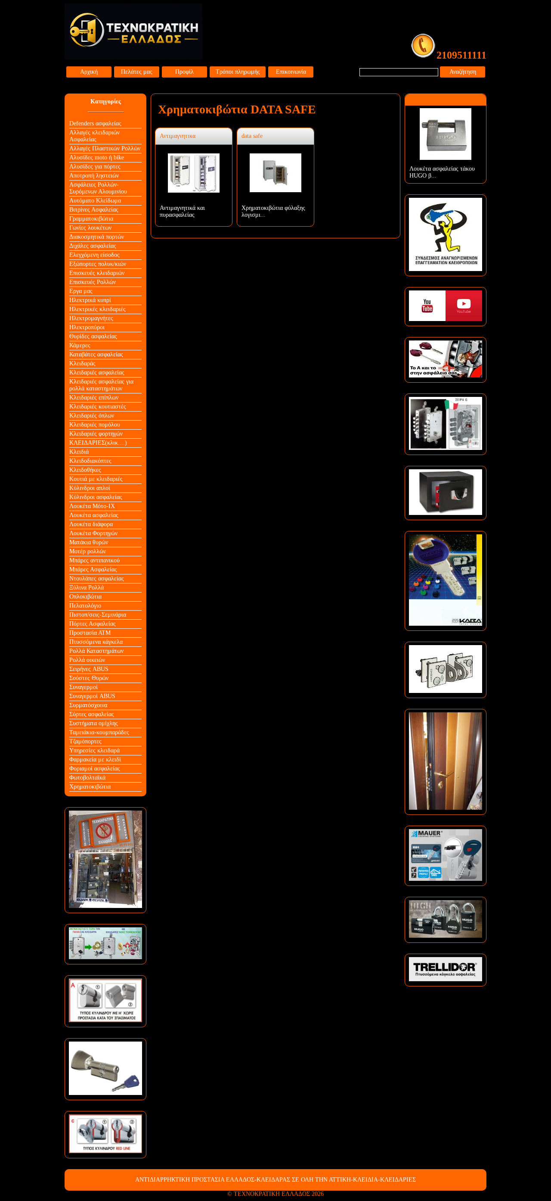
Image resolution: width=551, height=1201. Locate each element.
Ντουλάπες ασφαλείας (96, 578)
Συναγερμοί (83, 687)
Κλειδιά (79, 452)
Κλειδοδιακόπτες (90, 461)
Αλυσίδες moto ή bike (96, 157)
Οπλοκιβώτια (85, 596)
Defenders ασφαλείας (95, 123)
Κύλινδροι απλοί (89, 488)
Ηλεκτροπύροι (87, 327)
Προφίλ (184, 72)
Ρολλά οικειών (87, 660)
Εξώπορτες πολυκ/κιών (97, 264)
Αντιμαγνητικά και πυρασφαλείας (182, 211)
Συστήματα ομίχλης (93, 723)
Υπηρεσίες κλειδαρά (94, 750)
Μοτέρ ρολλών (87, 551)
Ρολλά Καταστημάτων (96, 651)
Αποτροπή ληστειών (94, 175)
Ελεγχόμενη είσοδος (94, 255)
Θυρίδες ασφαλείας (93, 336)
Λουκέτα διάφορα (91, 524)
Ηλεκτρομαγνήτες (91, 318)
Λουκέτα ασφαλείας (93, 515)
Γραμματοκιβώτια (91, 218)
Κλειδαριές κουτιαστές (97, 406)
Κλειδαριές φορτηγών (96, 433)
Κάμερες (79, 345)
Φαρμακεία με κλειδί (95, 759)
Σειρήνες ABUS (88, 669)
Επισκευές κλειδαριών (96, 273)
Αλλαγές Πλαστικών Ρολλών (104, 148)
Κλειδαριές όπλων (91, 415)
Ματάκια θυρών (88, 542)
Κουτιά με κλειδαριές (96, 479)
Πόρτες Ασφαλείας (92, 624)
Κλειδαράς (82, 363)
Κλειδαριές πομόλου (94, 424)
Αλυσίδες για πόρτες (95, 166)
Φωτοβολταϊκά (87, 777)
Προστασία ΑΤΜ (90, 633)
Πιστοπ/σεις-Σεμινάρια (97, 614)
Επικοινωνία (291, 72)
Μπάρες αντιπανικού (94, 560)
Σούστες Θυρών (88, 678)
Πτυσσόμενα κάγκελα (96, 642)
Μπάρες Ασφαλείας (93, 569)
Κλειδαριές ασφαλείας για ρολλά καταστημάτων (101, 385)
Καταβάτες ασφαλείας (96, 354)
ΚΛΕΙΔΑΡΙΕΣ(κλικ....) (98, 443)
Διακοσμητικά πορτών (96, 237)
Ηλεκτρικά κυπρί (90, 300)
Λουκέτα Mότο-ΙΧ (92, 506)
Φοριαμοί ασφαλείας (94, 768)
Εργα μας (81, 291)
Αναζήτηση (462, 72)
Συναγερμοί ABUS (92, 696)
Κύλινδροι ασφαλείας (95, 497)
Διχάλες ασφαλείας (92, 246)
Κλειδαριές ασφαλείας (96, 372)
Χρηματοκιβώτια (90, 786)
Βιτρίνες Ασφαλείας (93, 209)
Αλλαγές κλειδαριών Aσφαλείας (94, 136)
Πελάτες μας (136, 72)
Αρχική (89, 72)
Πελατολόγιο (85, 605)
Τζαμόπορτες (85, 741)
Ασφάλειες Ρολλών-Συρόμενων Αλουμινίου (98, 188)
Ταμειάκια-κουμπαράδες (99, 732)
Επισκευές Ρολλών (92, 282)
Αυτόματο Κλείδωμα (95, 200)
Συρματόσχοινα (88, 705)
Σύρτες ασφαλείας (91, 714)
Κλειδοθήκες (85, 470)
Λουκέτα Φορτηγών (93, 533)
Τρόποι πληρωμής (238, 72)
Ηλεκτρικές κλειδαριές (97, 309)
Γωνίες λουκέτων (90, 228)
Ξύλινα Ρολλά (86, 587)
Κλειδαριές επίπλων (93, 397)
